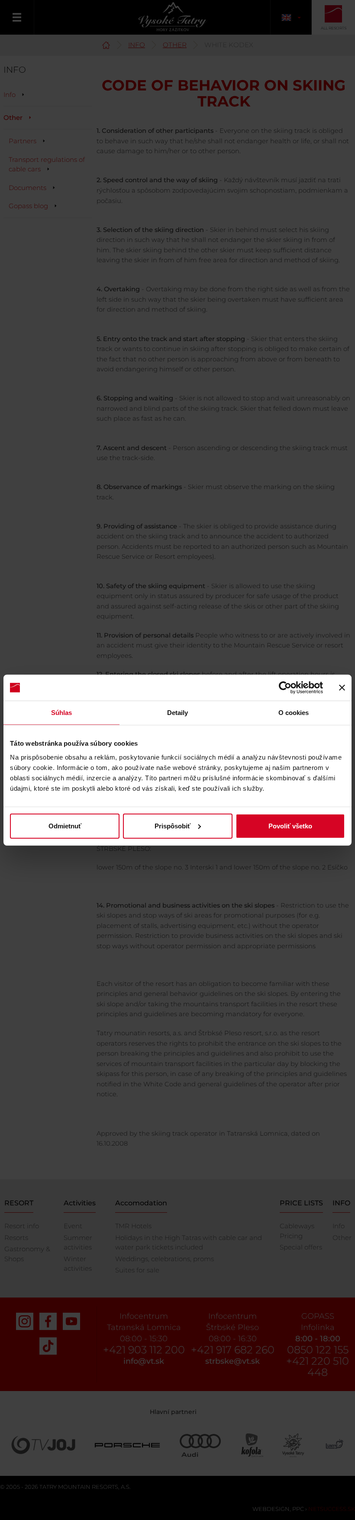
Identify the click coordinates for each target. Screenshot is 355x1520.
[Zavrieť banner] (342, 688)
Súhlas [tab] (61, 712)
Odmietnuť (64, 825)
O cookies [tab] (293, 712)
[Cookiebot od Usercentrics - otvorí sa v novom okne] (285, 687)
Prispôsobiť (172, 825)
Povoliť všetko (290, 825)
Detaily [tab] (177, 712)
